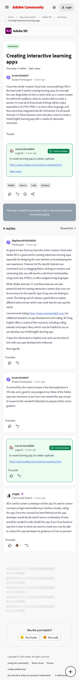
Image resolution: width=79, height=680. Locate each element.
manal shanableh (25, 149)
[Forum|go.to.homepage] (28, 7)
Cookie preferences (17, 669)
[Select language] (54, 7)
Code (33, 185)
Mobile (11, 185)
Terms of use (38, 663)
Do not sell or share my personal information (29, 675)
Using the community (18, 663)
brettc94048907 (20, 75)
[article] (39, 302)
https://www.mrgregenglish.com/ (47, 313)
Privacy (50, 663)
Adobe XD (46, 17)
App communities (28, 17)
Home (11, 17)
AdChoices (62, 675)
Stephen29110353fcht (24, 240)
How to (23, 185)
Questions (62, 17)
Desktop (45, 185)
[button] (7, 8)
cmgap (16, 493)
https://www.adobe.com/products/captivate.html (36, 164)
